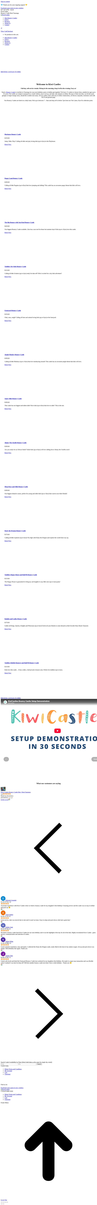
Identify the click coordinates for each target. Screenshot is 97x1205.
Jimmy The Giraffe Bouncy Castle (15, 443)
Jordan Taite (9, 956)
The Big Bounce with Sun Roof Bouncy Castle (19, 222)
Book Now (8, 144)
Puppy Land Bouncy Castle (13, 178)
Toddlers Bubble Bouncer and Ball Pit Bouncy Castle (22, 663)
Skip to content (5, 1)
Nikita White (9, 941)
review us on (4, 799)
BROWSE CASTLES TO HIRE (11, 72)
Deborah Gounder (10, 900)
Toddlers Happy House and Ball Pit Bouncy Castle (21, 575)
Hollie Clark (9, 927)
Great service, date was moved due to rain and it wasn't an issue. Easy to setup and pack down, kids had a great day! (35, 920)
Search (39, 1064)
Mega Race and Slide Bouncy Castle (16, 487)
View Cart (4, 31)
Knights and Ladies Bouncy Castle (16, 619)
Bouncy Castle (10, 92)
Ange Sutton (9, 914)
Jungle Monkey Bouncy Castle (14, 354)
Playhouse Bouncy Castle (13, 134)
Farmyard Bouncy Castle (13, 310)
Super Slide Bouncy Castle (13, 398)
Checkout (10, 31)
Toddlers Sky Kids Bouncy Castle (15, 266)
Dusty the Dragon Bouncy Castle (15, 531)
